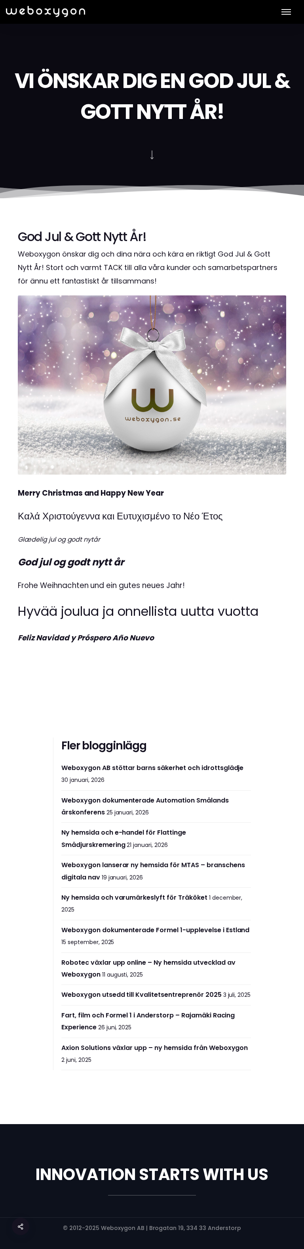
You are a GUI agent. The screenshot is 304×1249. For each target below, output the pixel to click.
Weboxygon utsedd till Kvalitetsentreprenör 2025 (141, 994)
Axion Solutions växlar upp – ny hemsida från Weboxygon (154, 1047)
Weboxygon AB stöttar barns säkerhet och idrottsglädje (152, 767)
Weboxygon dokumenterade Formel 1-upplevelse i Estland (155, 930)
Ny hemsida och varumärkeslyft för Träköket (134, 897)
